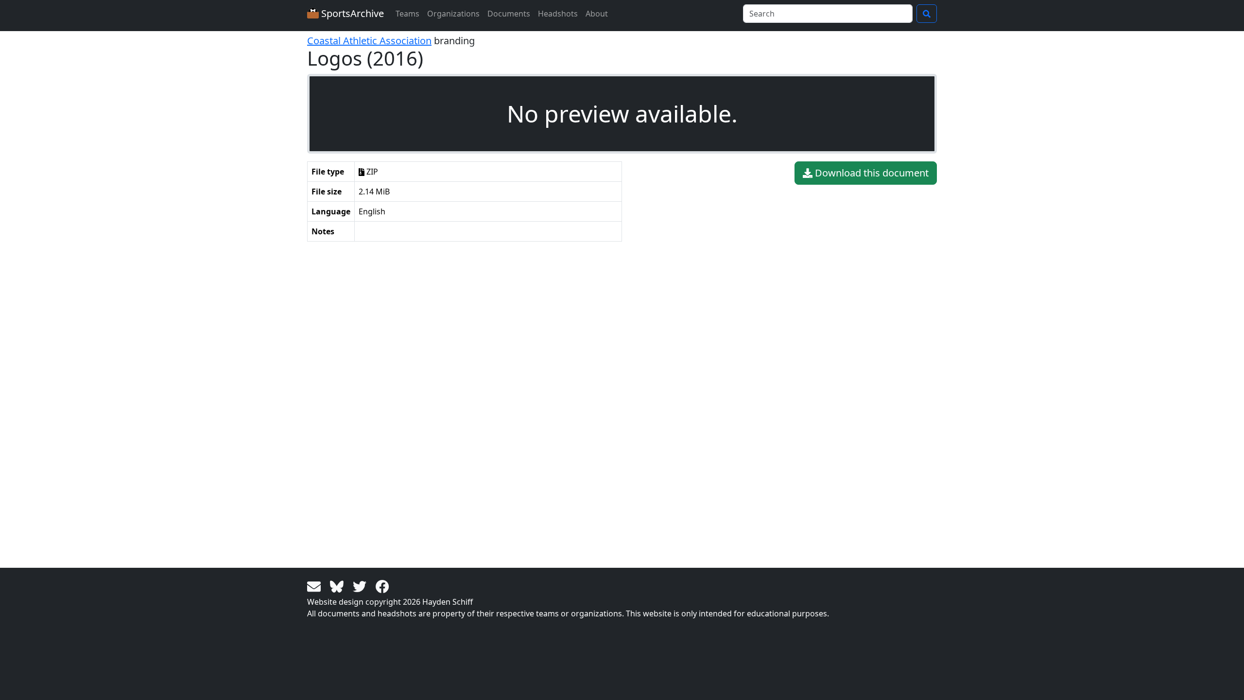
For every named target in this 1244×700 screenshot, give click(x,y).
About (597, 13)
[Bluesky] (338, 586)
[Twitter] (361, 586)
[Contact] (315, 586)
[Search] (926, 13)
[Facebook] (382, 586)
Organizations (453, 13)
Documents (508, 13)
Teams (407, 13)
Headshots (558, 13)
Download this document (870, 172)
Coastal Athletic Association (369, 40)
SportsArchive (351, 13)
